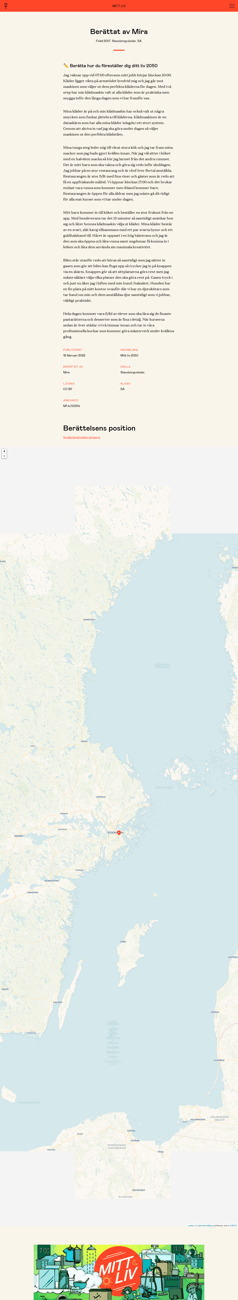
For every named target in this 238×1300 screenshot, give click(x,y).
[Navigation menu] (232, 5)
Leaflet (191, 1225)
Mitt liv (119, 6)
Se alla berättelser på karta (81, 437)
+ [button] (4, 451)
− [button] (4, 456)
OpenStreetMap (205, 1225)
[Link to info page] (5, 5)
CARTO (233, 1225)
